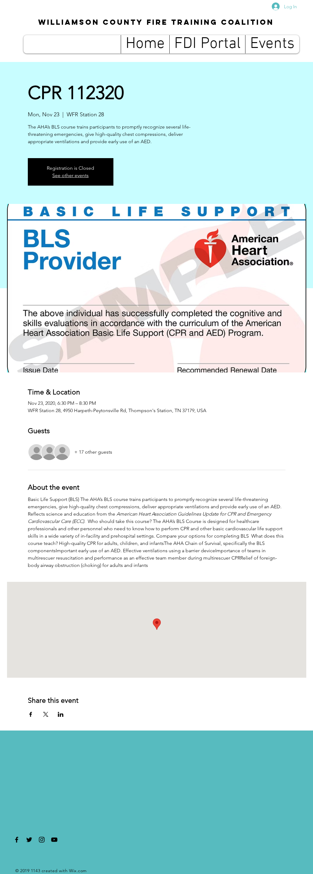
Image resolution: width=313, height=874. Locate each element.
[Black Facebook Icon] (16, 839)
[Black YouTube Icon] (54, 839)
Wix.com (78, 870)
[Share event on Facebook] (31, 714)
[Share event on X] (46, 714)
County (156, 22)
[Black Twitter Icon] (29, 839)
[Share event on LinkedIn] (61, 714)
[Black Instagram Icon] (42, 839)
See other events (70, 175)
